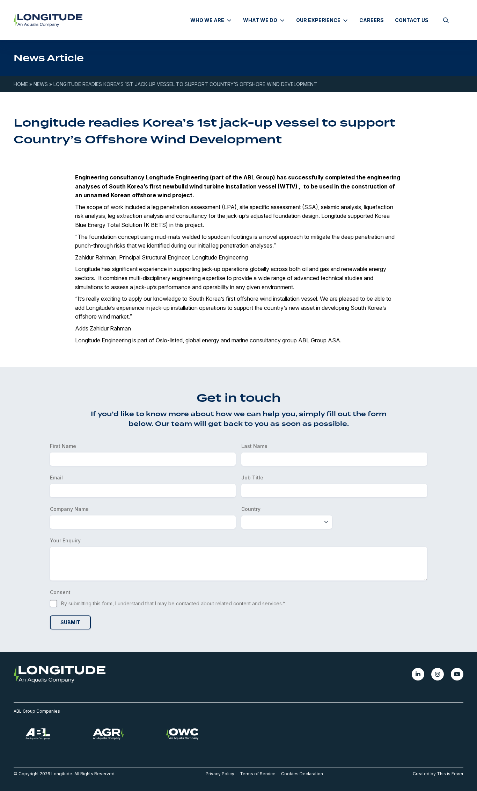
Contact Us (411, 20)
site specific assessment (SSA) (279, 207)
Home (21, 84)
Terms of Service (258, 773)
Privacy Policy (220, 773)
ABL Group (258, 177)
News (41, 84)
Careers (371, 20)
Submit (70, 622)
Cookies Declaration (302, 773)
